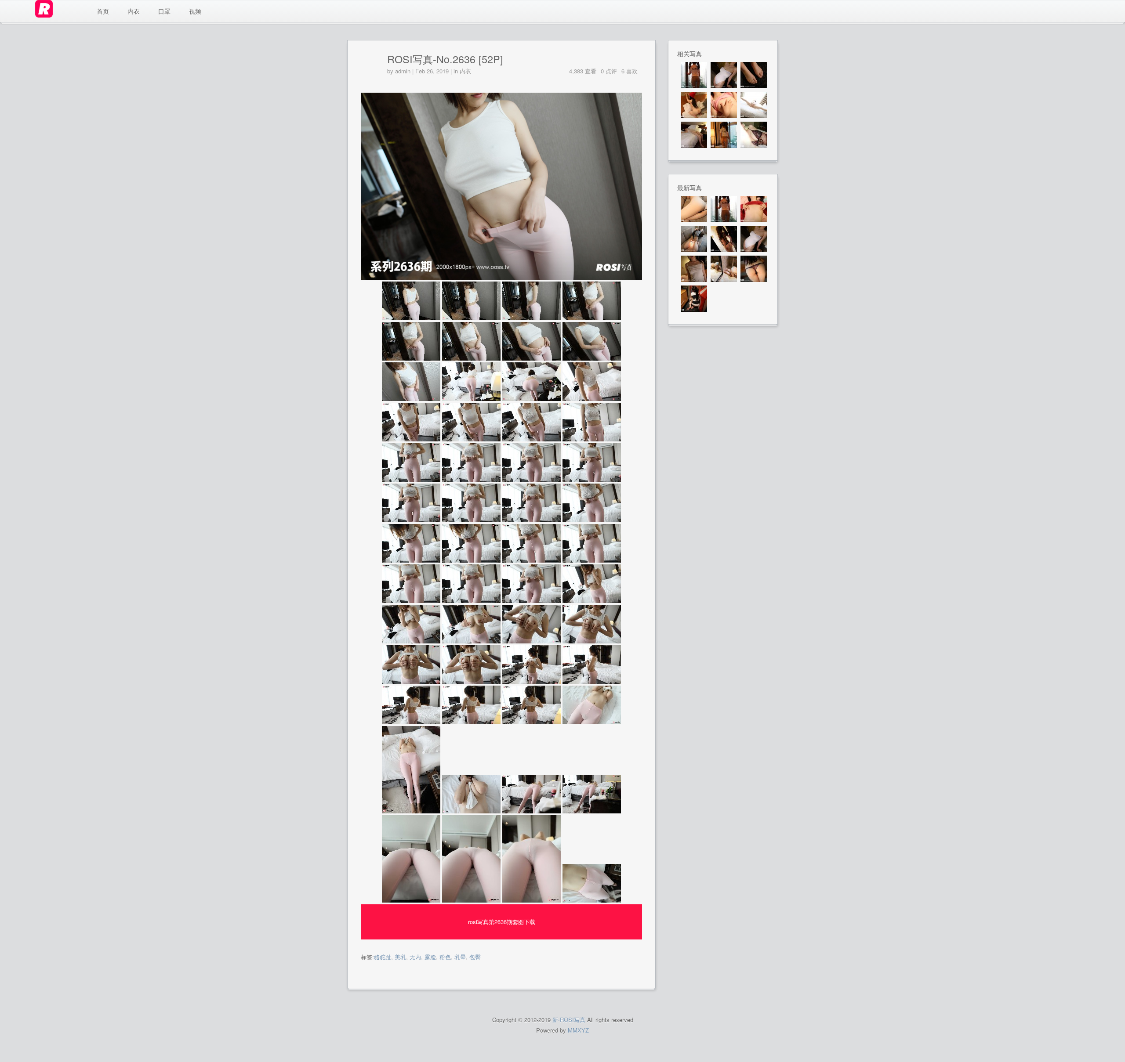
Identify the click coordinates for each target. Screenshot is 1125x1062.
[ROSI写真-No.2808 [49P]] (753, 75)
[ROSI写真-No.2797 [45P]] (694, 135)
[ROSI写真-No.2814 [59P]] (694, 269)
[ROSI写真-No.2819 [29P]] (694, 75)
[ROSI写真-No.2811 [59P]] (694, 298)
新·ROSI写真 (568, 1019)
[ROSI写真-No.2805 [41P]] (724, 105)
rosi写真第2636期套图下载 (501, 922)
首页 (103, 11)
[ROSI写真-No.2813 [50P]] (724, 269)
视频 (195, 11)
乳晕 (460, 957)
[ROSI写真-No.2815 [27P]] (724, 75)
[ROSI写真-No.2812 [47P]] (753, 269)
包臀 (475, 957)
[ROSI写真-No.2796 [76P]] (724, 135)
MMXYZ (578, 1030)
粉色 (445, 957)
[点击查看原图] (501, 277)
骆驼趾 (382, 957)
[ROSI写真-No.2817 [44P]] (694, 239)
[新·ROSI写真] (59, 11)
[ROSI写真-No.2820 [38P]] (694, 209)
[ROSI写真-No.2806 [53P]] (694, 105)
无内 (415, 957)
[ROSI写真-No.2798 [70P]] (753, 105)
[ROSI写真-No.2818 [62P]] (753, 209)
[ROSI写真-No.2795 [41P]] (753, 135)
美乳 (400, 957)
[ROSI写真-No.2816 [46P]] (724, 239)
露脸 (430, 957)
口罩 (164, 11)
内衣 (133, 11)
